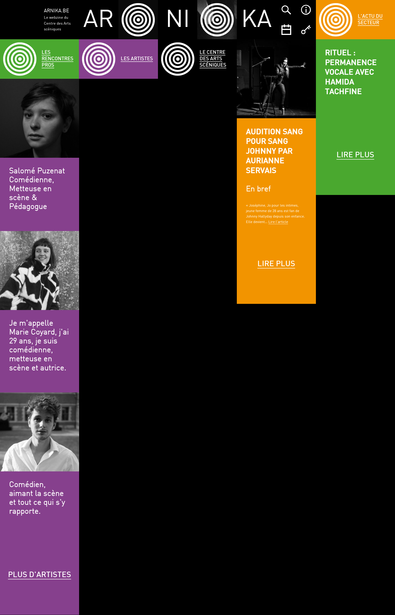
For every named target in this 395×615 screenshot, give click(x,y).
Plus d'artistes (39, 575)
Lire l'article (278, 222)
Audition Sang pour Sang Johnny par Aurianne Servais (274, 151)
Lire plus (276, 264)
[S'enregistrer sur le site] (306, 29)
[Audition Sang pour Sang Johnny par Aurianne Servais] (276, 78)
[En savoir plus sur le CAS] (306, 10)
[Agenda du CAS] (286, 29)
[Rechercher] (286, 10)
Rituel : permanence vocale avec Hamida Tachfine (351, 72)
